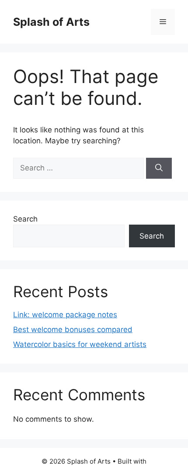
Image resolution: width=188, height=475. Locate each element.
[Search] (159, 168)
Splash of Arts (51, 21)
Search (25, 219)
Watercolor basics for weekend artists (79, 344)
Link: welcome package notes (65, 314)
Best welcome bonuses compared (72, 329)
